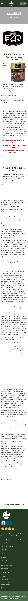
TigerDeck (4, 560)
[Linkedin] (13, 528)
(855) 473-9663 (5, 549)
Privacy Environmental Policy (18, 594)
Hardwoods (4, 557)
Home (10, 17)
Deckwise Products (6, 565)
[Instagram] (9, 528)
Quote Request (5, 584)
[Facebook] (6, 528)
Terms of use (4, 594)
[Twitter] (2, 528)
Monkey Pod (4, 568)
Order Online (4, 579)
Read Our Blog (5, 587)
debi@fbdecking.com (7, 546)
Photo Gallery (5, 582)
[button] (23, 3)
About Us (4, 576)
